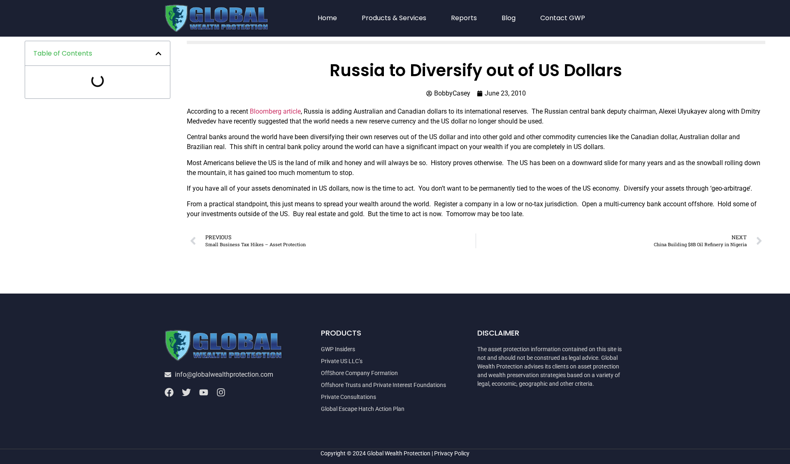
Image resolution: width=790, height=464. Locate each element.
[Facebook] (169, 392)
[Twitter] (186, 392)
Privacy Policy (451, 453)
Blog (509, 18)
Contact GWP (562, 18)
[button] (158, 53)
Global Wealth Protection (398, 453)
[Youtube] (203, 392)
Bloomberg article (275, 111)
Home (327, 18)
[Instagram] (220, 392)
